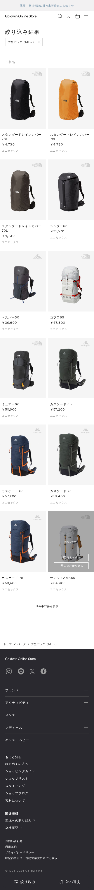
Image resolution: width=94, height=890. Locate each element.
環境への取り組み (18, 820)
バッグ (21, 644)
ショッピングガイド (20, 771)
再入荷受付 (73, 557)
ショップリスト (16, 778)
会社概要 (11, 828)
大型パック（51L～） (21, 42)
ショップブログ (16, 793)
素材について (15, 800)
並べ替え (73, 881)
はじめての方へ (16, 764)
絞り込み (27, 881)
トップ (7, 644)
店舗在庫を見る (74, 566)
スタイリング (15, 786)
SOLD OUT (71, 541)
